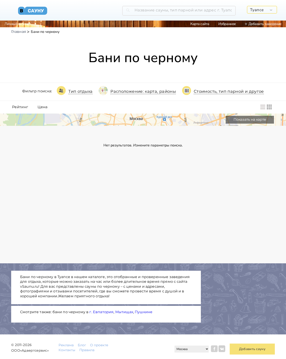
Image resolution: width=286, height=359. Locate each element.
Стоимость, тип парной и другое (229, 91)
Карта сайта (199, 23)
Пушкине (143, 312)
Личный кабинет (17, 23)
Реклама (66, 345)
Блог (82, 345)
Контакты (67, 350)
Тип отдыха (80, 91)
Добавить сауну (252, 349)
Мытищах (124, 312)
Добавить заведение (265, 23)
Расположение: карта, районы (143, 91)
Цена (42, 107)
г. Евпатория (101, 312)
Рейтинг (20, 107)
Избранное (227, 23)
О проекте (99, 345)
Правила (87, 350)
